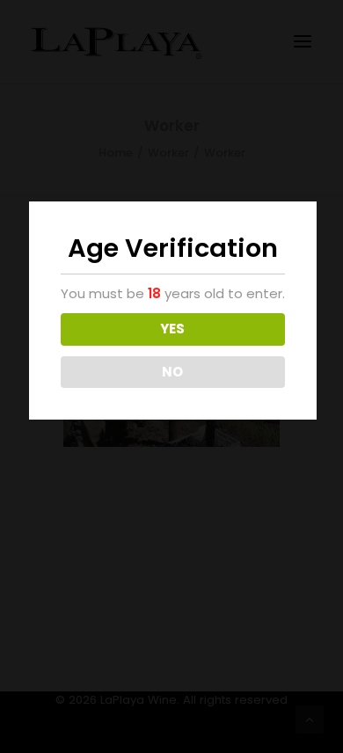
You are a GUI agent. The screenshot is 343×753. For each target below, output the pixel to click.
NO (172, 371)
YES (172, 328)
